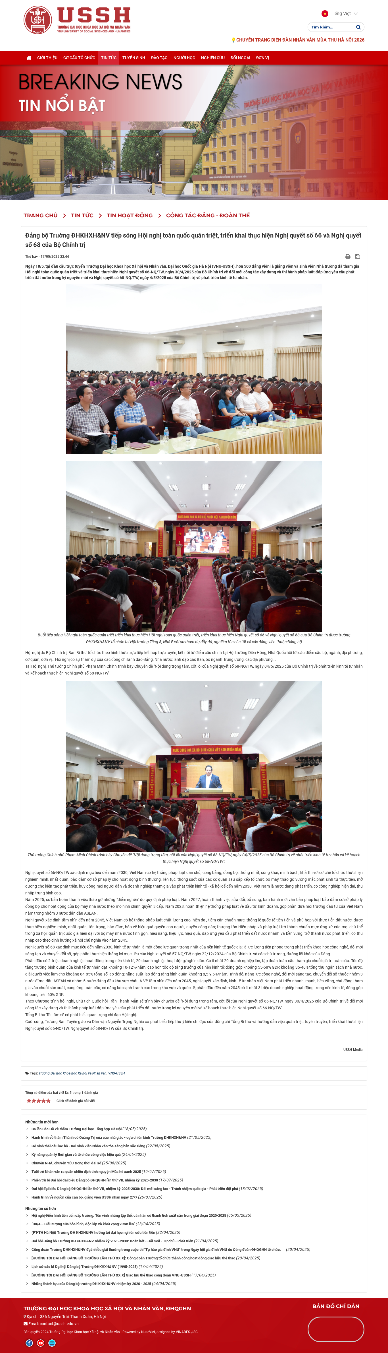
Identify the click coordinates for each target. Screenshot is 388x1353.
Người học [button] (184, 57)
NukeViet (148, 1332)
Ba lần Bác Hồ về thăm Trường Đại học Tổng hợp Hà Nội (77, 1129)
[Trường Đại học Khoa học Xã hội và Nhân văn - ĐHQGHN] (38, 20)
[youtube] (40, 1343)
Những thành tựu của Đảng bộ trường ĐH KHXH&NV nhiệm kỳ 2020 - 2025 (91, 1284)
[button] (336, 13)
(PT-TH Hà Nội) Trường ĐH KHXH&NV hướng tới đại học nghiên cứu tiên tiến (93, 1232)
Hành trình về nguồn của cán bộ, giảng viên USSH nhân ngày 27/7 (84, 1197)
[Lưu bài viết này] (358, 256)
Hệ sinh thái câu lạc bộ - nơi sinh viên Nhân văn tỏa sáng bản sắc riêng (88, 1146)
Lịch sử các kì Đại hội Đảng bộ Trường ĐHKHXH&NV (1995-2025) (85, 1267)
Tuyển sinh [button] (133, 57)
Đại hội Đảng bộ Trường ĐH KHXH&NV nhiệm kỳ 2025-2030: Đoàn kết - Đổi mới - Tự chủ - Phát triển (112, 1241)
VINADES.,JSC (187, 1332)
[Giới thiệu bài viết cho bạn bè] (341, 256)
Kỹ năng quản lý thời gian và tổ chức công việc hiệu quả (76, 1154)
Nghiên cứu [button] (213, 57)
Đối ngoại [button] (240, 57)
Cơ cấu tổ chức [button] (79, 57)
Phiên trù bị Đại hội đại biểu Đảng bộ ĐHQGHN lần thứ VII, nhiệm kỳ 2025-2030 (95, 1180)
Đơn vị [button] (262, 57)
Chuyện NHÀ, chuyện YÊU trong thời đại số (66, 1163)
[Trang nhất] (29, 58)
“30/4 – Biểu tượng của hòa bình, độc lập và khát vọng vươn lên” (83, 1224)
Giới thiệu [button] (47, 57)
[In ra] (348, 256)
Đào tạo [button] (159, 57)
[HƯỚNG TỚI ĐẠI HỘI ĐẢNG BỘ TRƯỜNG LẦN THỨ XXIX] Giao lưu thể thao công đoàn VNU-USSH (111, 1275)
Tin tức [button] (108, 57)
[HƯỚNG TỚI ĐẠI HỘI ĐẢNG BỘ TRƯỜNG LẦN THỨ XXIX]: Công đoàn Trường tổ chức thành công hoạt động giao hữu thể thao (133, 1258)
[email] (52, 1343)
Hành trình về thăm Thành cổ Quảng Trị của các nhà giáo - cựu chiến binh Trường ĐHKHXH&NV (109, 1137)
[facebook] (29, 1343)
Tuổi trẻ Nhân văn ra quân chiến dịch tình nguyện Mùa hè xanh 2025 (86, 1172)
